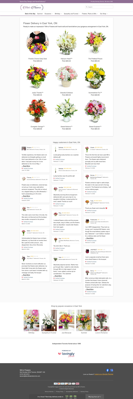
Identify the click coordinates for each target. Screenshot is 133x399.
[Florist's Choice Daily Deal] (87, 221)
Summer (40, 14)
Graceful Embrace (31, 179)
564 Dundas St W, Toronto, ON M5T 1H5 (32, 372)
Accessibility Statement (72, 391)
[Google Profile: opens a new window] (112, 370)
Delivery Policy (84, 391)
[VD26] (24, 209)
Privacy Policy (59, 391)
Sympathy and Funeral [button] (71, 14)
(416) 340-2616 (24, 374)
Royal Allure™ (30, 258)
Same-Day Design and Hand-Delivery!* (33, 1)
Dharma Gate (62, 149)
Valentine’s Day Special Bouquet (97, 251)
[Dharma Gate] (55, 149)
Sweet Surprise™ (63, 189)
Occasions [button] (48, 14)
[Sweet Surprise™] (55, 189)
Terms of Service (49, 391)
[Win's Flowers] (34, 7)
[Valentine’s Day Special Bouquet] (87, 251)
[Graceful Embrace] (24, 179)
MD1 (28, 149)
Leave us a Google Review (104, 374)
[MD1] (24, 148)
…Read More (26, 166)
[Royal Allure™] (24, 258)
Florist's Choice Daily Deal (96, 221)
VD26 (28, 209)
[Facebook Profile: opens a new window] (107, 370)
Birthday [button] (57, 14)
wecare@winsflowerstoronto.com (30, 376)
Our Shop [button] (103, 14)
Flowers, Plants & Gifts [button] (89, 14)
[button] (128, 390)
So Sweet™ (29, 233)
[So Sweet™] (24, 233)
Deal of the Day (30, 14)
